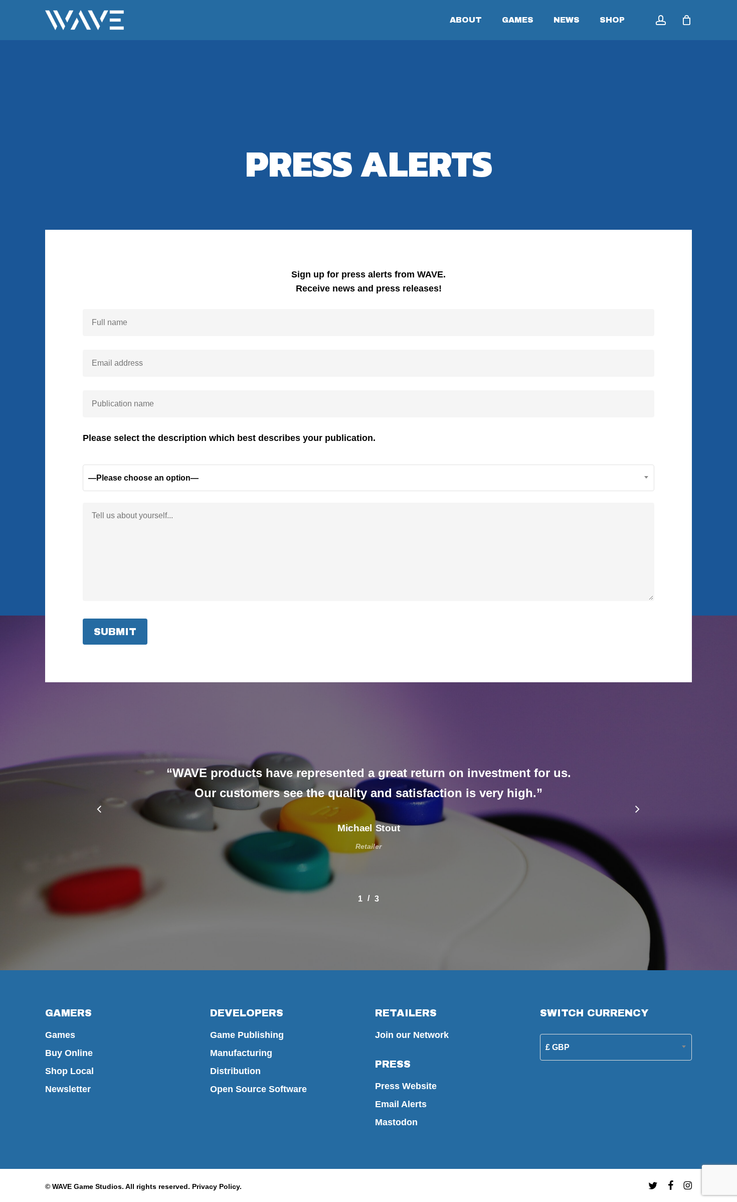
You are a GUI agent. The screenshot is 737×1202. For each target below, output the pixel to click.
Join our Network (412, 1035)
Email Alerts (401, 1104)
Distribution (235, 1071)
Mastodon (396, 1122)
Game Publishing (247, 1035)
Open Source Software (258, 1089)
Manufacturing (241, 1053)
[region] (368, 829)
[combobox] (369, 478)
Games (60, 1035)
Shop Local (69, 1071)
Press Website (406, 1086)
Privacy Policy (216, 1186)
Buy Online (69, 1053)
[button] (100, 810)
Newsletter (68, 1089)
